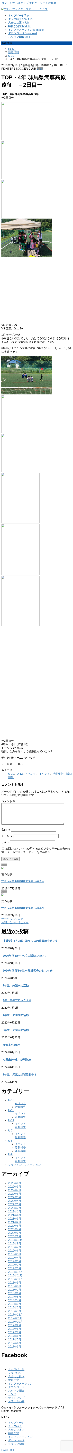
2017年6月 (14, 1335)
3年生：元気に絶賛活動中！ (20, 1074)
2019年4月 (14, 1257)
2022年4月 (14, 1200)
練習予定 (13, 1380)
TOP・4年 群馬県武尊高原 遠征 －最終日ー (23, 908)
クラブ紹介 (15, 1372)
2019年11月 (15, 1240)
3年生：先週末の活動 (16, 985)
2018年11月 (15, 1275)
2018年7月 (14, 1289)
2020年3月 (14, 1232)
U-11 (11, 1110)
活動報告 (58, 773)
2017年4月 (14, 1343)
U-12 (20, 773)
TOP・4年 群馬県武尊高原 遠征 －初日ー (22, 881)
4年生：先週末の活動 (16, 1015)
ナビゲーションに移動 (42, 3)
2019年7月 (14, 1247)
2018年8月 (14, 1286)
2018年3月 (14, 1304)
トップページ (16, 1369)
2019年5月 (14, 1254)
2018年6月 (14, 1293)
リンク (12, 1394)
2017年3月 (14, 1346)
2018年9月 (14, 1282)
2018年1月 (14, 1311)
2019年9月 (14, 1243)
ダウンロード (16, 1387)
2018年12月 (15, 1272)
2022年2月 (14, 1208)
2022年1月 (14, 1211)
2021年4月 (14, 1215)
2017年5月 (14, 1339)
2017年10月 (15, 1321)
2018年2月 (14, 1307)
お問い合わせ (16, 1401)
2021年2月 (14, 1222)
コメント (8, 801)
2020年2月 (14, 1236)
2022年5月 (14, 1197)
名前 (5, 829)
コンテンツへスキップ (15, 3)
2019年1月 (14, 1268)
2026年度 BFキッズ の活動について (25, 955)
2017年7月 (14, 1332)
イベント (30, 773)
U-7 (10, 1130)
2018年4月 (14, 1300)
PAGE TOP (8, 1450)
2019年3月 (14, 1261)
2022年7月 (14, 1190)
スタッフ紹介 (16, 1390)
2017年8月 (14, 1328)
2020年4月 (14, 1229)
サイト (5, 842)
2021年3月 (14, 1218)
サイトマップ (16, 1397)
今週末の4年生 (12, 1044)
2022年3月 (14, 1204)
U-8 (10, 1140)
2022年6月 (14, 1193)
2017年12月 (15, 1314)
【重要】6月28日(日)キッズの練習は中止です (30, 940)
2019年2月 (14, 1264)
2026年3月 (14, 1186)
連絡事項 (20, 1151)
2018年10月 (15, 1279)
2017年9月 (14, 1325)
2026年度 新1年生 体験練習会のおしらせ (27, 970)
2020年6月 (14, 1225)
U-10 (40, 68)
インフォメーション (20, 1383)
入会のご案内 (16, 1376)
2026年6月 (14, 1183)
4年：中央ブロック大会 (17, 1000)
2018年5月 (14, 1296)
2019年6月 (14, 1250)
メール (7, 835)
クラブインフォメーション (24, 1164)
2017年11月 (15, 1318)
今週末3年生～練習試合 (17, 1059)
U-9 (10, 1154)
